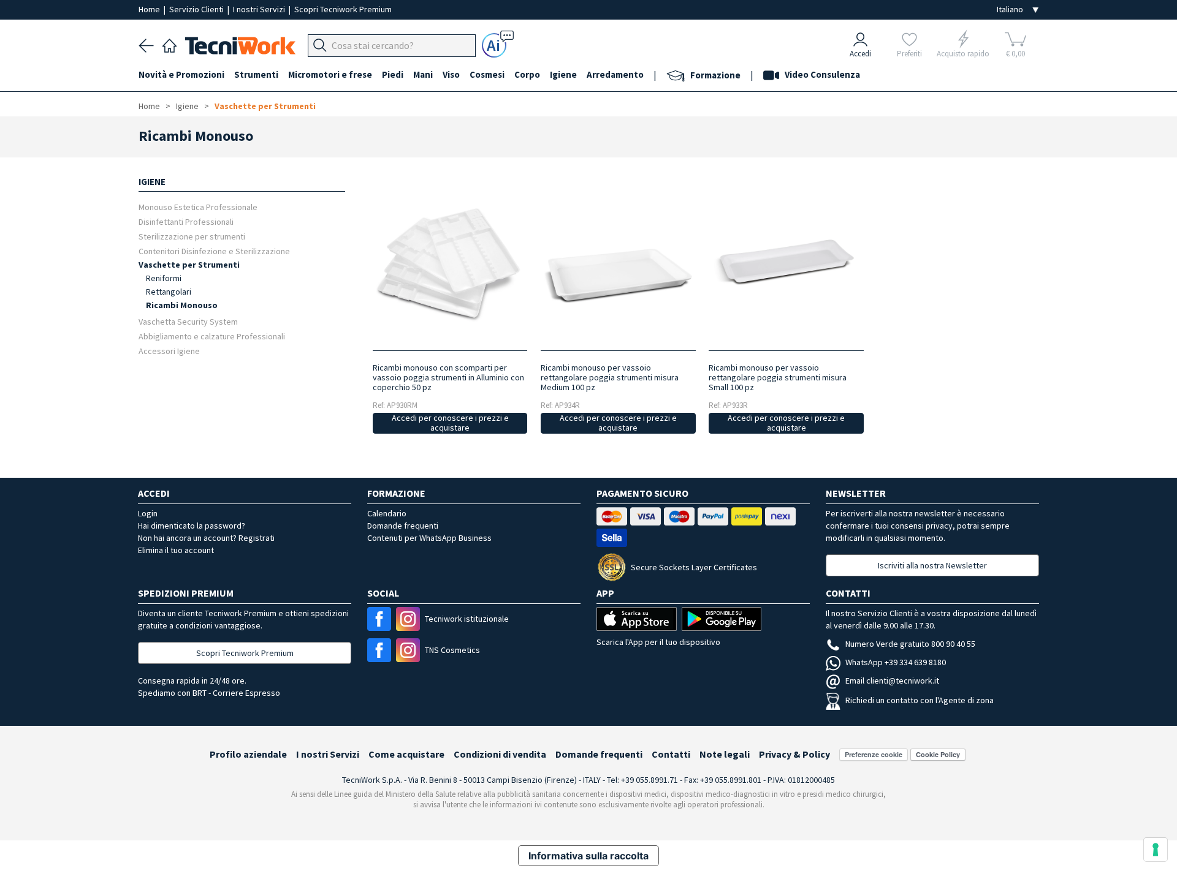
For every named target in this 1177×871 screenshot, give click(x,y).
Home (150, 9)
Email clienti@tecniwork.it (892, 680)
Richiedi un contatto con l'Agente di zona (919, 700)
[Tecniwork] (169, 44)
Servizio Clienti (197, 9)
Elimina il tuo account (176, 550)
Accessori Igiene (169, 350)
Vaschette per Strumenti (265, 105)
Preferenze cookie (873, 754)
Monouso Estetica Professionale (198, 207)
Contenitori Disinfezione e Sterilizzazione (214, 251)
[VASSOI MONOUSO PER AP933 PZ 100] (786, 264)
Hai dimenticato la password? (191, 525)
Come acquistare (406, 754)
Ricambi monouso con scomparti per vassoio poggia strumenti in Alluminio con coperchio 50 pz (448, 377)
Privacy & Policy (794, 754)
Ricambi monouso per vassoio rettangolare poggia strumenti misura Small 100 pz (778, 377)
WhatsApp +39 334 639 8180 (895, 662)
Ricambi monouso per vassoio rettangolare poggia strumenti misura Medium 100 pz (610, 377)
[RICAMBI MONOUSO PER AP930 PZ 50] (450, 264)
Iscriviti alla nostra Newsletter (932, 565)
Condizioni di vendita (500, 754)
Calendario (386, 513)
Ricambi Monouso (182, 305)
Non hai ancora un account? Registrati (206, 537)
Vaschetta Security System (188, 321)
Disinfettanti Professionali (186, 221)
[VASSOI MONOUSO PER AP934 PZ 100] (618, 264)
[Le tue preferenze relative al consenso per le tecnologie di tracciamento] (1155, 849)
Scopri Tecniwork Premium (343, 9)
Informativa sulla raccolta (588, 856)
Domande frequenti (402, 525)
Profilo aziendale (248, 754)
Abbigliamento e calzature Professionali (212, 336)
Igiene (187, 105)
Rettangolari (168, 291)
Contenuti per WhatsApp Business (429, 537)
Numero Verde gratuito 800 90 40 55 (910, 643)
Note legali (724, 754)
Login (148, 513)
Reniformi (163, 278)
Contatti (671, 754)
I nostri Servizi (260, 9)
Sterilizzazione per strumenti (192, 236)
